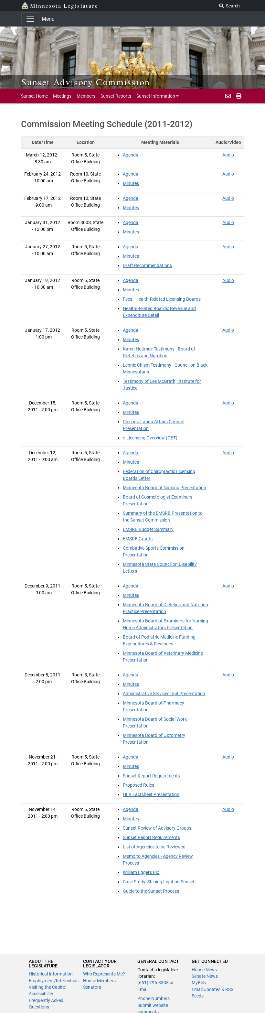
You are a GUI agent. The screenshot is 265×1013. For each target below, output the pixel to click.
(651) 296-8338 (153, 982)
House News (204, 969)
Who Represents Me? (104, 973)
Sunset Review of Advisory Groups (157, 828)
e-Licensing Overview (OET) (150, 437)
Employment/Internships (54, 980)
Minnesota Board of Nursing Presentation (164, 487)
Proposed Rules (138, 785)
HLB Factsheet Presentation (151, 794)
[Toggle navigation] (30, 18)
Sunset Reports (116, 96)
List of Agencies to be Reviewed (154, 846)
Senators (92, 987)
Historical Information (51, 973)
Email (142, 989)
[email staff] (228, 96)
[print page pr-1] (238, 96)
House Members (99, 980)
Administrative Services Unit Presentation (164, 693)
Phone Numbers (153, 998)
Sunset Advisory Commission (85, 82)
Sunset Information (155, 96)
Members (86, 96)
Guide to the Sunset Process (151, 891)
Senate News (205, 976)
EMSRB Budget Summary (148, 529)
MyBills (199, 982)
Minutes (131, 183)
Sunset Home (34, 96)
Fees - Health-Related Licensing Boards (162, 299)
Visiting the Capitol (47, 987)
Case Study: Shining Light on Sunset (159, 881)
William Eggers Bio (141, 872)
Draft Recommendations (147, 265)
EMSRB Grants (138, 538)
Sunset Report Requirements (151, 775)
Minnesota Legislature (64, 5)
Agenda (130, 154)
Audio (228, 154)
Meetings (62, 96)
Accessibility (41, 993)
